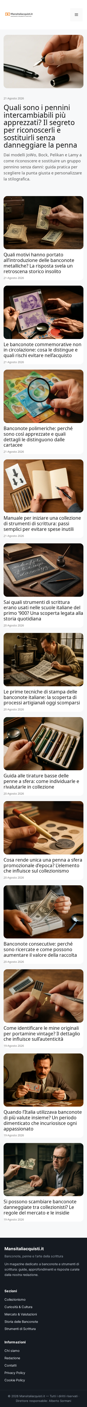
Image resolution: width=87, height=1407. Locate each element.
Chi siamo (12, 1351)
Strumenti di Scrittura (20, 1329)
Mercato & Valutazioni (20, 1314)
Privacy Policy (14, 1373)
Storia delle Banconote (21, 1322)
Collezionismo (15, 1300)
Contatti (10, 1365)
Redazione (12, 1358)
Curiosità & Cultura (18, 1307)
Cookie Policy (14, 1380)
